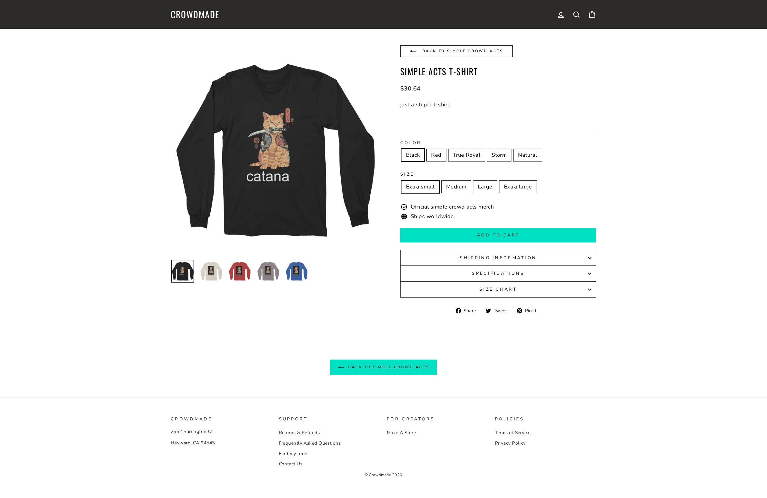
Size (407, 174)
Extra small (420, 186)
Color (411, 143)
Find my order (294, 454)
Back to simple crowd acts (461, 51)
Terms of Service (513, 433)
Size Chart (498, 289)
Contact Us (291, 464)
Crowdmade (195, 14)
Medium (456, 186)
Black (413, 155)
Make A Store (401, 433)
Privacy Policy (510, 443)
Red (436, 155)
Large (485, 186)
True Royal (467, 155)
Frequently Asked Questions (310, 443)
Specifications (498, 273)
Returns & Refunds (299, 433)
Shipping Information (498, 258)
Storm (499, 155)
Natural (527, 155)
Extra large (518, 186)
